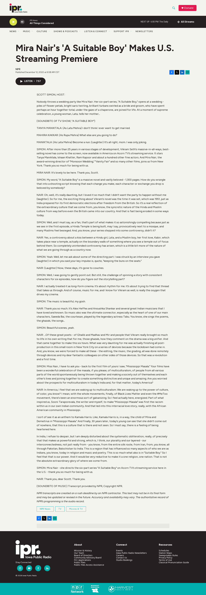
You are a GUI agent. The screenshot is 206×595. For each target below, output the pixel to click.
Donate (188, 7)
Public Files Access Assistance (89, 564)
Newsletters (144, 31)
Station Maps (165, 552)
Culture (42, 31)
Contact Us (121, 557)
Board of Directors (83, 555)
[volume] (22, 22)
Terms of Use (165, 560)
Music (26, 31)
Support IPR (121, 31)
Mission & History (83, 550)
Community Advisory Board (87, 557)
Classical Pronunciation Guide (174, 562)
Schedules (164, 550)
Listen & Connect (95, 31)
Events (119, 550)
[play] (13, 22)
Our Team (79, 552)
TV (60, 509)
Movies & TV (76, 509)
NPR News (45, 509)
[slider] (27, 21)
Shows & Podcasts (66, 31)
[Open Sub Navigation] (18, 31)
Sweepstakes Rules (168, 555)
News (13, 31)
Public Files (79, 562)
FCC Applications (82, 560)
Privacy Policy (165, 557)
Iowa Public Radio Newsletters (131, 552)
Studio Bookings (124, 560)
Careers (120, 555)
